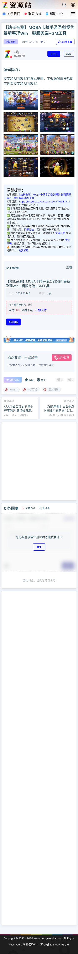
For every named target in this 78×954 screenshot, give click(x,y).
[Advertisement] (39, 461)
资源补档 (60, 233)
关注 (55, 54)
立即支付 (41, 310)
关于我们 (13, 14)
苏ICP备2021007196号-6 (54, 944)
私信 (68, 54)
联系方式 (34, 14)
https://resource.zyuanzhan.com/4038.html (44, 201)
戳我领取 (23, 250)
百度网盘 (13, 322)
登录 (39, 547)
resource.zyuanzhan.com (48, 938)
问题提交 (29, 229)
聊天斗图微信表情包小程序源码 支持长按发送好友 (19, 410)
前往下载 (67, 42)
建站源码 (11, 41)
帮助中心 (56, 14)
